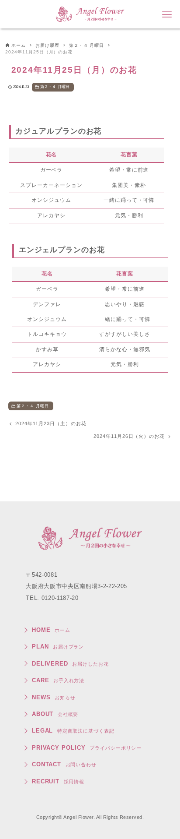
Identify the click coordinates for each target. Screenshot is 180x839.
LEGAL (73, 730)
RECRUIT (58, 781)
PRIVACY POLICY (87, 747)
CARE (58, 680)
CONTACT (64, 764)
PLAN (58, 646)
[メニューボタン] (167, 14)
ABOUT (55, 714)
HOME (51, 630)
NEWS (54, 697)
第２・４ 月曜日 (54, 87)
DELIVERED (70, 663)
